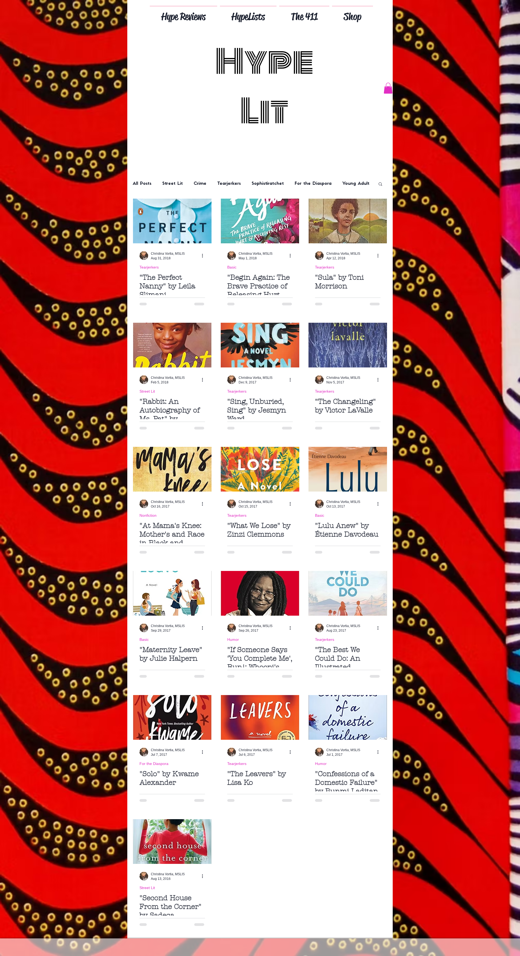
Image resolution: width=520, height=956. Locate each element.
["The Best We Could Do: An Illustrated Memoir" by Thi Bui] (347, 593)
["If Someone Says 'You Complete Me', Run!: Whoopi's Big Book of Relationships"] (260, 593)
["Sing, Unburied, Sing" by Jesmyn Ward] (260, 345)
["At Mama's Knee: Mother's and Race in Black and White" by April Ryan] (172, 469)
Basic (231, 267)
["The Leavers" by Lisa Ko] (260, 717)
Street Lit (172, 184)
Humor (233, 639)
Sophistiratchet (268, 184)
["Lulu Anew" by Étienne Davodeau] (347, 469)
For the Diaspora (313, 184)
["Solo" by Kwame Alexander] (172, 717)
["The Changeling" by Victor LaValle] (347, 345)
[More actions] (204, 255)
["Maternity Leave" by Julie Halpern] (172, 593)
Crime (200, 184)
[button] (388, 88)
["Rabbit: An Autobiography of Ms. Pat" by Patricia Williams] (172, 345)
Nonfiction (148, 515)
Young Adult (355, 184)
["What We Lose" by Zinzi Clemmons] (260, 469)
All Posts (142, 184)
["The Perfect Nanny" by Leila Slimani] (172, 221)
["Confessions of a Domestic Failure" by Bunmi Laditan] (347, 717)
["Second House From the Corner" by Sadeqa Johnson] (172, 841)
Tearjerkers (229, 184)
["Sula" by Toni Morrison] (347, 221)
